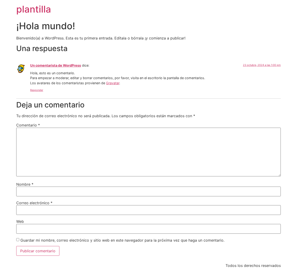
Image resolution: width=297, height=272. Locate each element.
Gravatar (112, 83)
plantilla (33, 9)
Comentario (28, 125)
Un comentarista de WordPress (55, 65)
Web (20, 221)
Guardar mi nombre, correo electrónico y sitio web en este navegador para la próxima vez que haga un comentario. (122, 240)
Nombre (24, 184)
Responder (36, 90)
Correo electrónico (34, 203)
